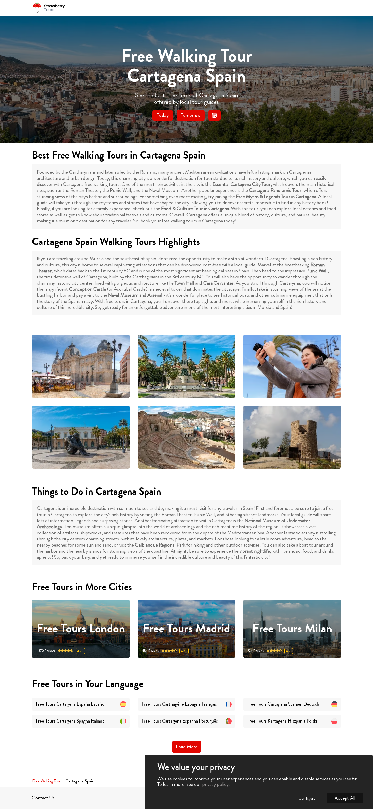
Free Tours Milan (292, 628)
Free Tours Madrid (186, 628)
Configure (307, 798)
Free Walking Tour (46, 781)
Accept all (345, 798)
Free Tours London (81, 628)
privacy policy (215, 784)
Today (163, 115)
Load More (186, 746)
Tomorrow (190, 115)
